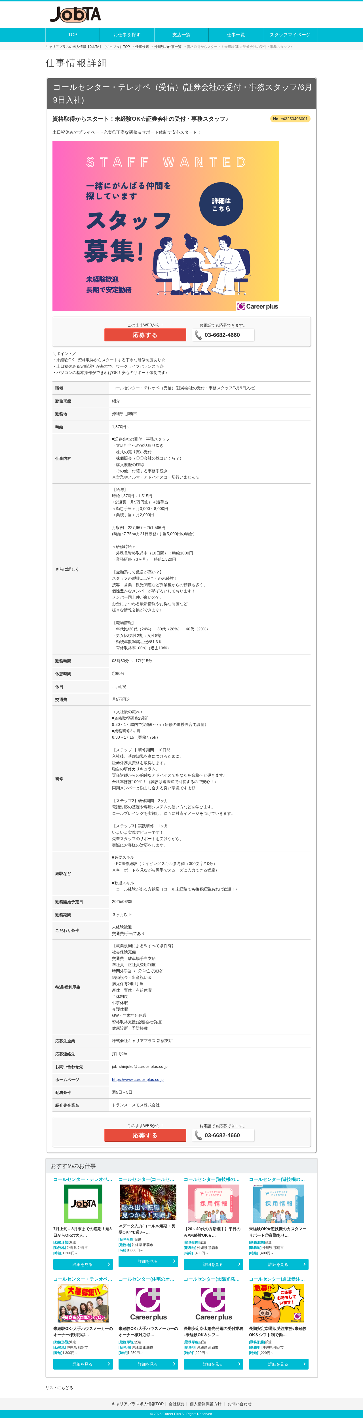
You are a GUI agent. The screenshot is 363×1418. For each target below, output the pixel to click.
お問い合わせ (240, 1404)
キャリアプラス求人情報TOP (138, 1404)
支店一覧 (181, 34)
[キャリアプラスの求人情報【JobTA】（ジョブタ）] (76, 14)
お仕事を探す (127, 34)
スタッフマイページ (290, 34)
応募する (145, 335)
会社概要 (177, 1404)
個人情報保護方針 (206, 1404)
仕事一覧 (236, 34)
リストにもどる (59, 1387)
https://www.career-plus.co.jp (138, 1079)
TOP (72, 34)
